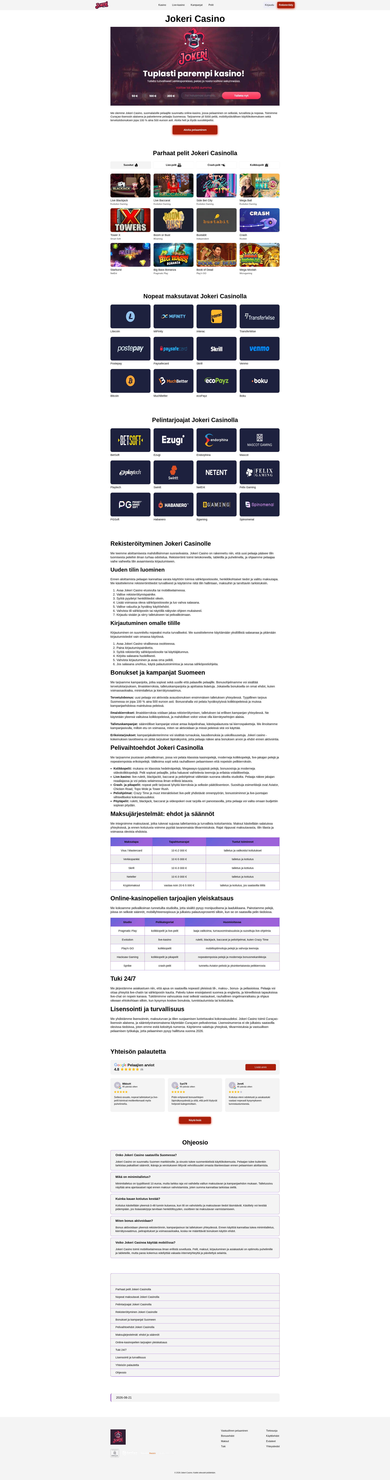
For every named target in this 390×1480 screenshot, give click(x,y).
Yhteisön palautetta (127, 1365)
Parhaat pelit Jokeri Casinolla (133, 1289)
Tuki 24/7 (121, 1349)
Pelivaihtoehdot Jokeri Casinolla (134, 1327)
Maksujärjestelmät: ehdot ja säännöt (137, 1334)
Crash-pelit (214, 165)
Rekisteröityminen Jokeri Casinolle (136, 1312)
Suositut (128, 165)
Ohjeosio (120, 1372)
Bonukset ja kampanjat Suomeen (135, 1319)
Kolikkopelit (257, 165)
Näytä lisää (195, 1120)
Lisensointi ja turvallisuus (130, 1357)
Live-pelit (171, 165)
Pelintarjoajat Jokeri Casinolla (133, 1304)
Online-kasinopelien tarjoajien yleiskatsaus (141, 1342)
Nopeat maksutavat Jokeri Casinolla (137, 1296)
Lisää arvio (261, 1067)
